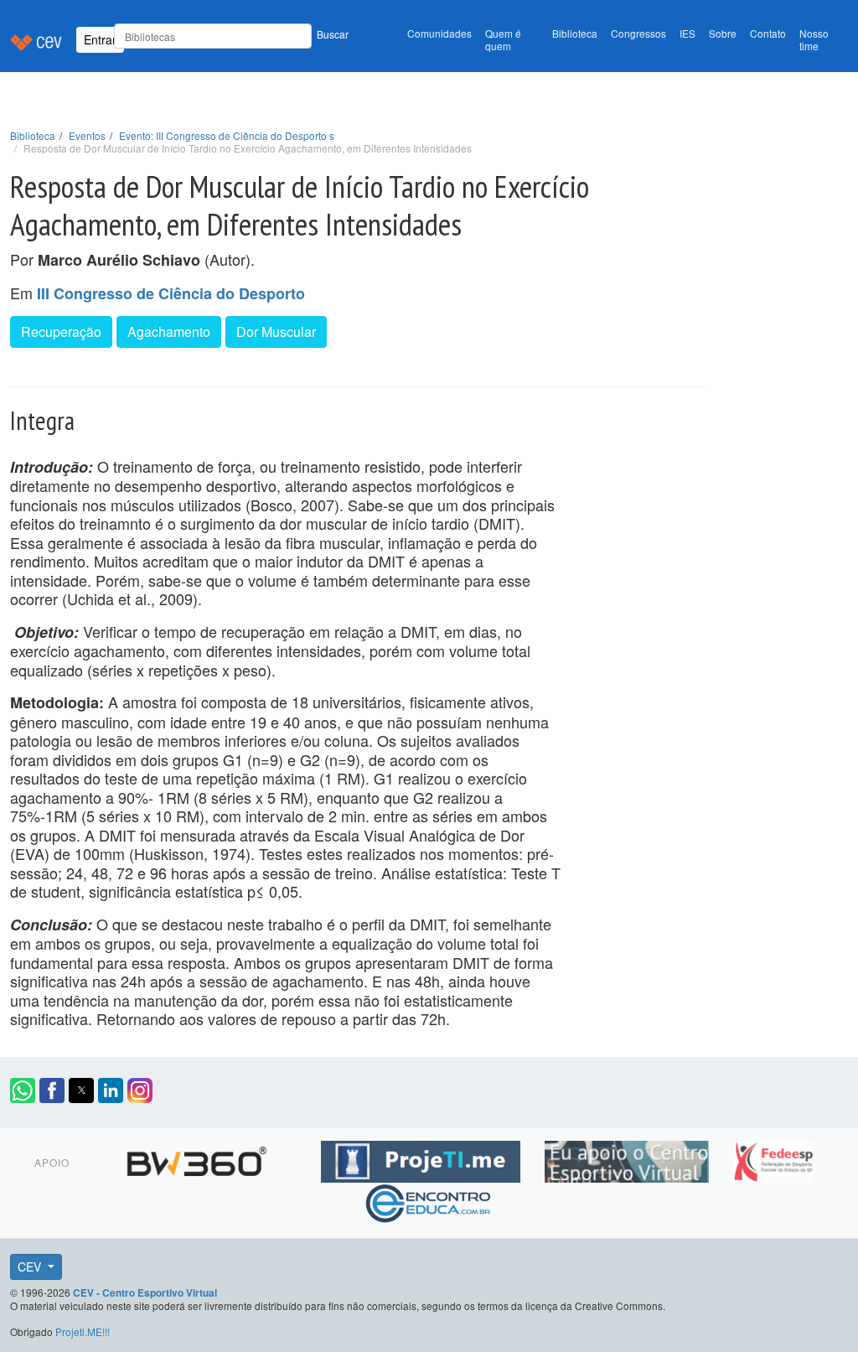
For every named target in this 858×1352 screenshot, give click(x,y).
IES (687, 33)
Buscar (333, 34)
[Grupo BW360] (199, 1159)
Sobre (723, 33)
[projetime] (423, 1159)
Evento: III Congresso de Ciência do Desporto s (226, 135)
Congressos (638, 33)
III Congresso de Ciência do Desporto (171, 293)
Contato (768, 33)
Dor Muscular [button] (276, 331)
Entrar (100, 39)
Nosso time (814, 39)
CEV (31, 1266)
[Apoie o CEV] (629, 1159)
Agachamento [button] (168, 331)
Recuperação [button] (61, 331)
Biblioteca (574, 33)
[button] (22, 1090)
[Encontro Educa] (428, 1201)
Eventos (87, 135)
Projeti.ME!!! (82, 1331)
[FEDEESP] (773, 1159)
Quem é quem (503, 39)
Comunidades (439, 33)
